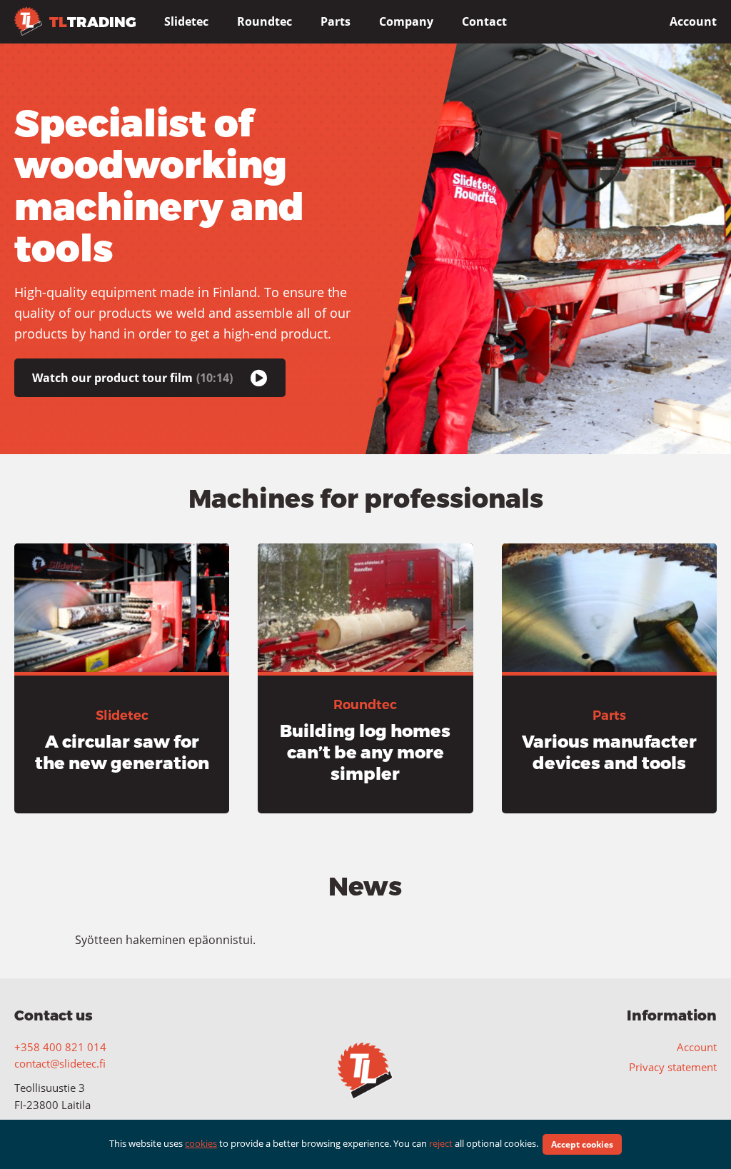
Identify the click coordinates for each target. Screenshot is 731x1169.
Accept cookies (582, 1144)
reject (441, 1143)
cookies (201, 1143)
